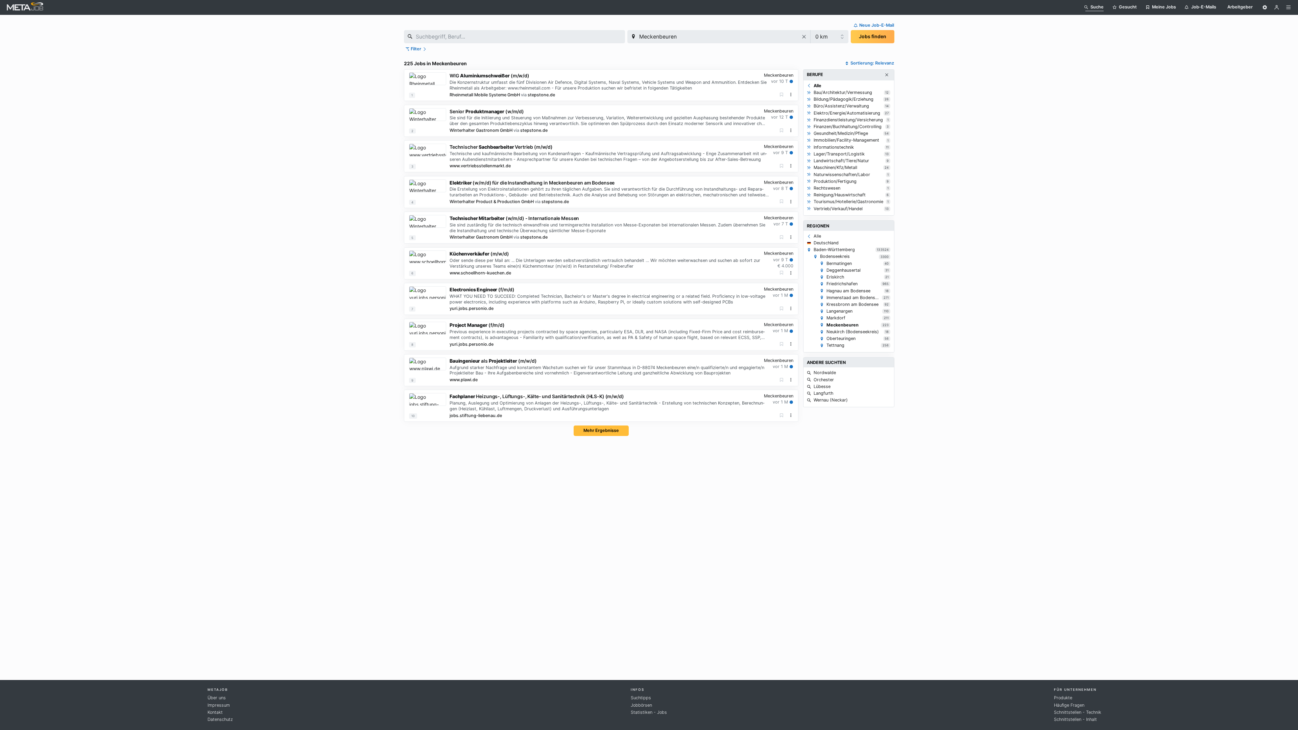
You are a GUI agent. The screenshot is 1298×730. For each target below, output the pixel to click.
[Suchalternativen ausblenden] (886, 75)
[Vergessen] (781, 94)
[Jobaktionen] (791, 94)
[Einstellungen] (1264, 7)
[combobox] (514, 36)
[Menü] (1288, 7)
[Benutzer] (1276, 7)
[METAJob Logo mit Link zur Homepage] (25, 7)
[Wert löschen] (804, 36)
